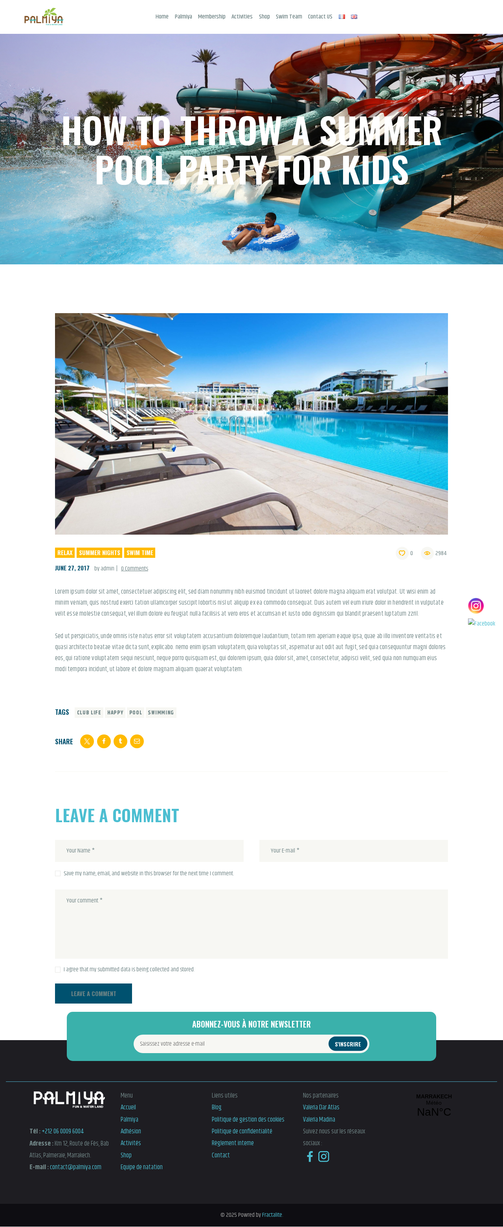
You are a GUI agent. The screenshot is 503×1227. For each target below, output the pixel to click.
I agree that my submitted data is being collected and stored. (129, 969)
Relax (65, 552)
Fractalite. (272, 1215)
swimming (161, 713)
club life (89, 713)
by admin (105, 569)
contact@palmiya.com (75, 1167)
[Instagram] (481, 606)
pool (135, 713)
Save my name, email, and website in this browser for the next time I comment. (149, 873)
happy (115, 713)
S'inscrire (348, 1044)
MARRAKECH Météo (434, 1106)
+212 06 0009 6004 (63, 1131)
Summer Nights (99, 552)
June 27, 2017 (72, 567)
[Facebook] (481, 623)
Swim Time (140, 552)
